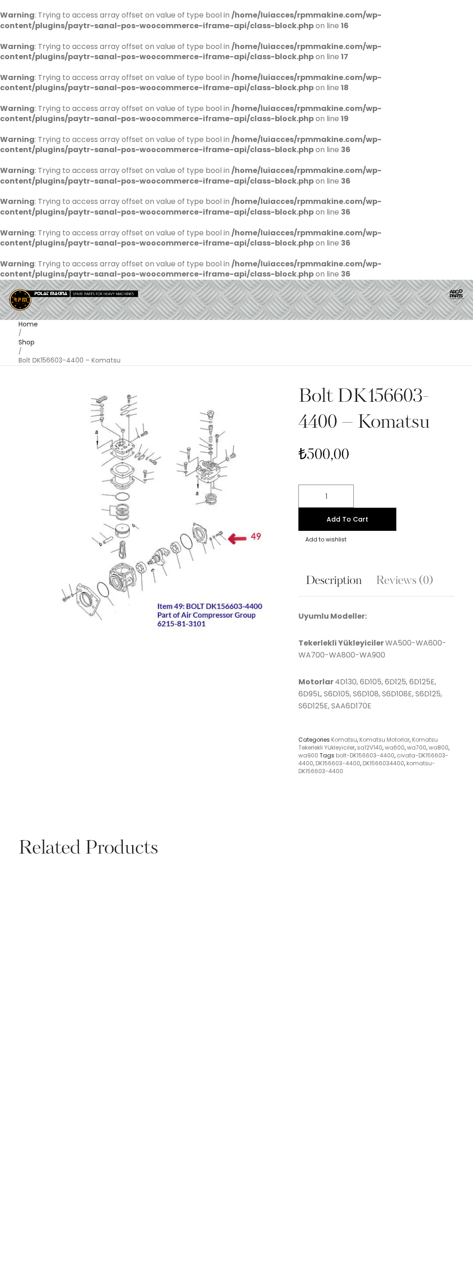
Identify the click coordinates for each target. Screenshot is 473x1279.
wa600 (395, 747)
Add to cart (347, 519)
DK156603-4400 (337, 763)
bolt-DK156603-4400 (365, 755)
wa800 (439, 747)
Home (28, 324)
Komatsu (344, 740)
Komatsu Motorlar (384, 740)
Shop (26, 342)
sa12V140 (369, 747)
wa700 (416, 747)
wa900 (308, 755)
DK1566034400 (383, 763)
